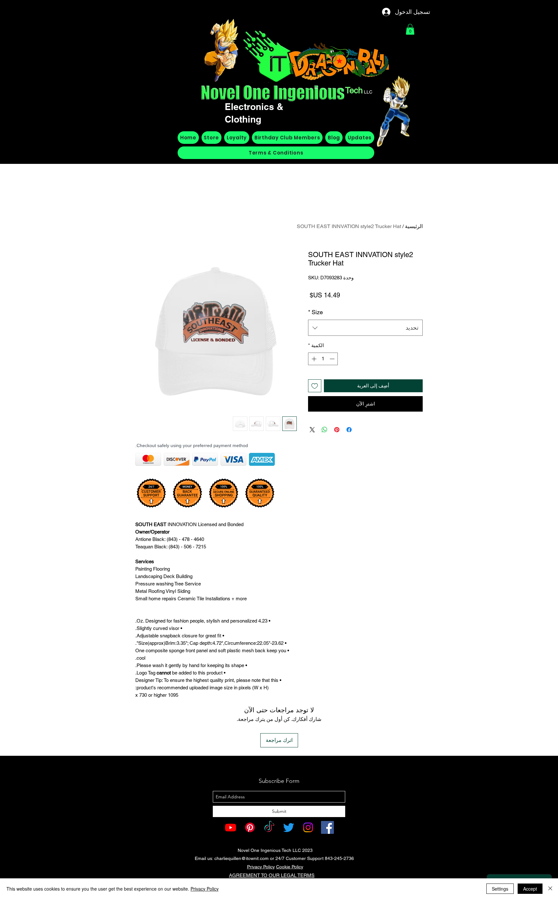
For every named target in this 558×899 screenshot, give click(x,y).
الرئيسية (414, 226)
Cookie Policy (289, 866)
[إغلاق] (550, 889)
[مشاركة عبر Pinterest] (337, 430)
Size (315, 312)
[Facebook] (327, 827)
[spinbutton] (323, 359)
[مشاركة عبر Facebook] (349, 430)
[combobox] (365, 328)
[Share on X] (312, 430)
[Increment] (313, 359)
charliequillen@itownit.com (241, 858)
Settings (500, 888)
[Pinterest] (249, 827)
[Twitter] (288, 827)
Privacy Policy (261, 866)
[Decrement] (332, 359)
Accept (530, 888)
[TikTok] (269, 827)
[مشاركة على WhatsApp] (324, 430)
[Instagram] (308, 827)
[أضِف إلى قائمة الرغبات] (314, 386)
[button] (410, 29)
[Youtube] (230, 827)
